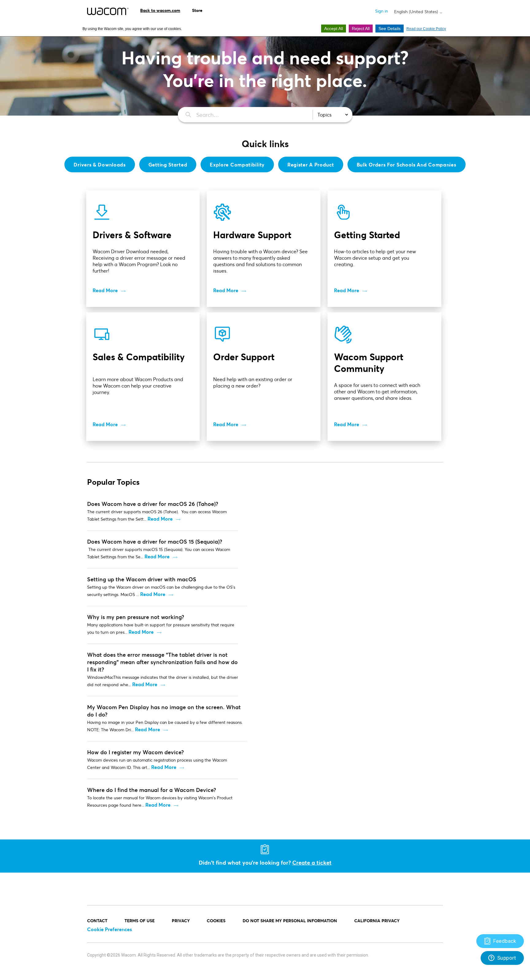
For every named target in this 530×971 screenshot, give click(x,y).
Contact (97, 920)
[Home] (108, 11)
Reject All (361, 28)
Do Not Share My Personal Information (290, 920)
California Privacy (377, 920)
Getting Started (167, 164)
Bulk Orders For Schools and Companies (406, 164)
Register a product (310, 164)
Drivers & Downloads (99, 164)
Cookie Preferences (109, 929)
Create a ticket (312, 862)
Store (197, 10)
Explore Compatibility (237, 164)
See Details (389, 28)
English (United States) (416, 11)
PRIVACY (181, 920)
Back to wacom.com (160, 10)
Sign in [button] (381, 10)
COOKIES (216, 920)
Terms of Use (140, 920)
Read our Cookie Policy (426, 29)
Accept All (333, 28)
